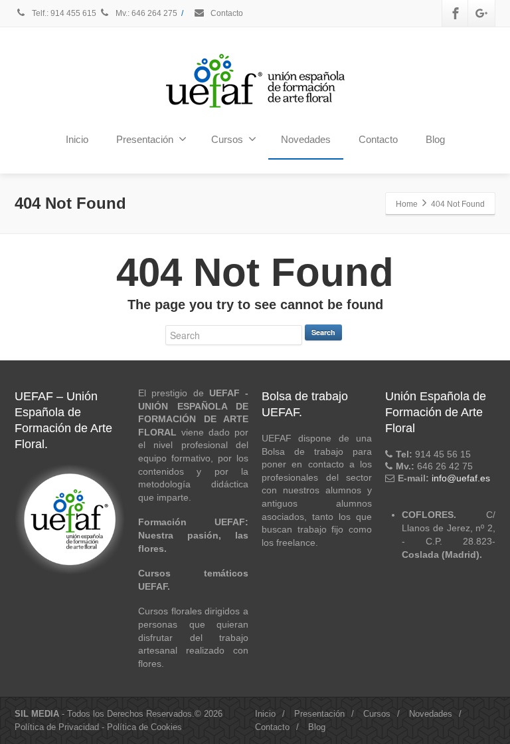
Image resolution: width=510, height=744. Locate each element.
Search (323, 332)
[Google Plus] (481, 13)
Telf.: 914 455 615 (64, 13)
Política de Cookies (144, 727)
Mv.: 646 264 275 (145, 13)
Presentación (144, 139)
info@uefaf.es (461, 478)
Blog (435, 139)
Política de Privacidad (57, 727)
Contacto (226, 13)
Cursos (227, 139)
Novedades (306, 139)
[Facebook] (455, 13)
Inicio (77, 139)
